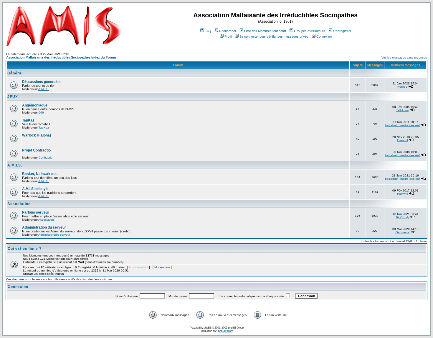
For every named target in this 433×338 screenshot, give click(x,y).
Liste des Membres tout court (265, 31)
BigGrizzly (402, 217)
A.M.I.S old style (35, 189)
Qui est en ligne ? (25, 249)
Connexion (324, 36)
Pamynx (402, 193)
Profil (228, 36)
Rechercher (227, 31)
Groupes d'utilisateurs (309, 31)
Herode (402, 86)
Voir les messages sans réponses (404, 57)
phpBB (207, 327)
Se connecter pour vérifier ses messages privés (273, 36)
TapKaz (28, 120)
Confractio (45, 157)
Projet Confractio (36, 150)
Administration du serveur (44, 227)
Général (15, 73)
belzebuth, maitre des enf (402, 125)
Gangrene (402, 232)
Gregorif (402, 140)
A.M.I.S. (43, 89)
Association (19, 204)
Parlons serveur (35, 212)
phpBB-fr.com (225, 330)
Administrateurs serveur (54, 234)
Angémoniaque (34, 105)
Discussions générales (41, 82)
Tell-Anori (402, 110)
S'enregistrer (342, 31)
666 (41, 112)
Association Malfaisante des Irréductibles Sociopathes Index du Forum (61, 57)
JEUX (12, 97)
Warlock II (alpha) (36, 135)
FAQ (208, 31)
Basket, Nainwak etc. (39, 174)
